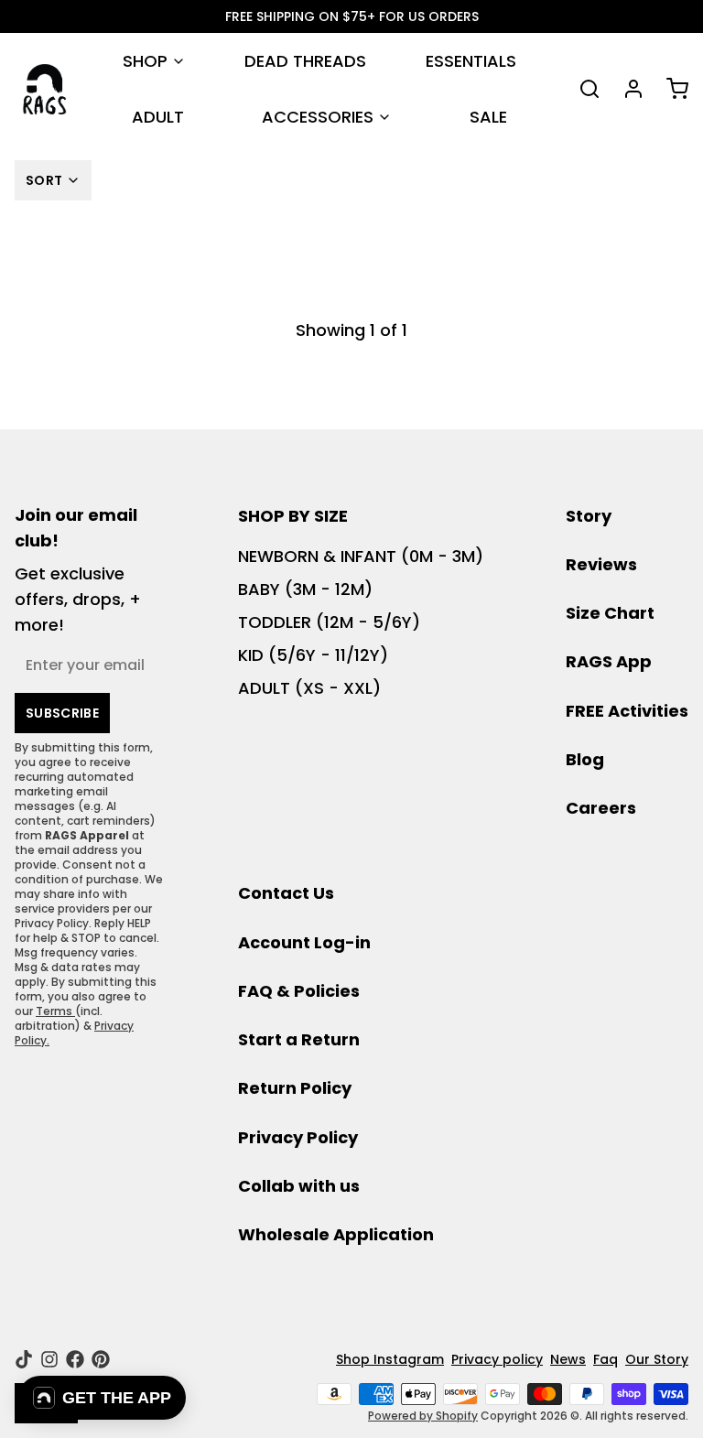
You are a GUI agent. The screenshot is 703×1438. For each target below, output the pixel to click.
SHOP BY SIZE (293, 515)
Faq (605, 1359)
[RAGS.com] (44, 89)
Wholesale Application (336, 1234)
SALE (488, 116)
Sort (44, 180)
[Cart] (670, 89)
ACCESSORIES (317, 116)
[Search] (582, 89)
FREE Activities (627, 710)
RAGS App (609, 661)
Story (588, 515)
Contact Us (286, 892)
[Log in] (626, 89)
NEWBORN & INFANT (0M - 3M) (360, 556)
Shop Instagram (390, 1359)
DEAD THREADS (305, 60)
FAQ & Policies (299, 990)
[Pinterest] (101, 1359)
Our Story (656, 1359)
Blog (585, 759)
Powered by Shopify (423, 1415)
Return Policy (295, 1087)
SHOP (145, 60)
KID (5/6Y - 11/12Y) (313, 654)
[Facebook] (75, 1359)
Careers (601, 807)
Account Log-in (304, 942)
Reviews (601, 564)
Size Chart (610, 612)
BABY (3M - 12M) (305, 589)
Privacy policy (497, 1359)
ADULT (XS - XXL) (309, 687)
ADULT (158, 116)
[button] (102, 1398)
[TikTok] (24, 1359)
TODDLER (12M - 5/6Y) (329, 622)
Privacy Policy (298, 1137)
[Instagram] (49, 1359)
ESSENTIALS (471, 60)
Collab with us (299, 1185)
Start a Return (299, 1039)
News (568, 1359)
